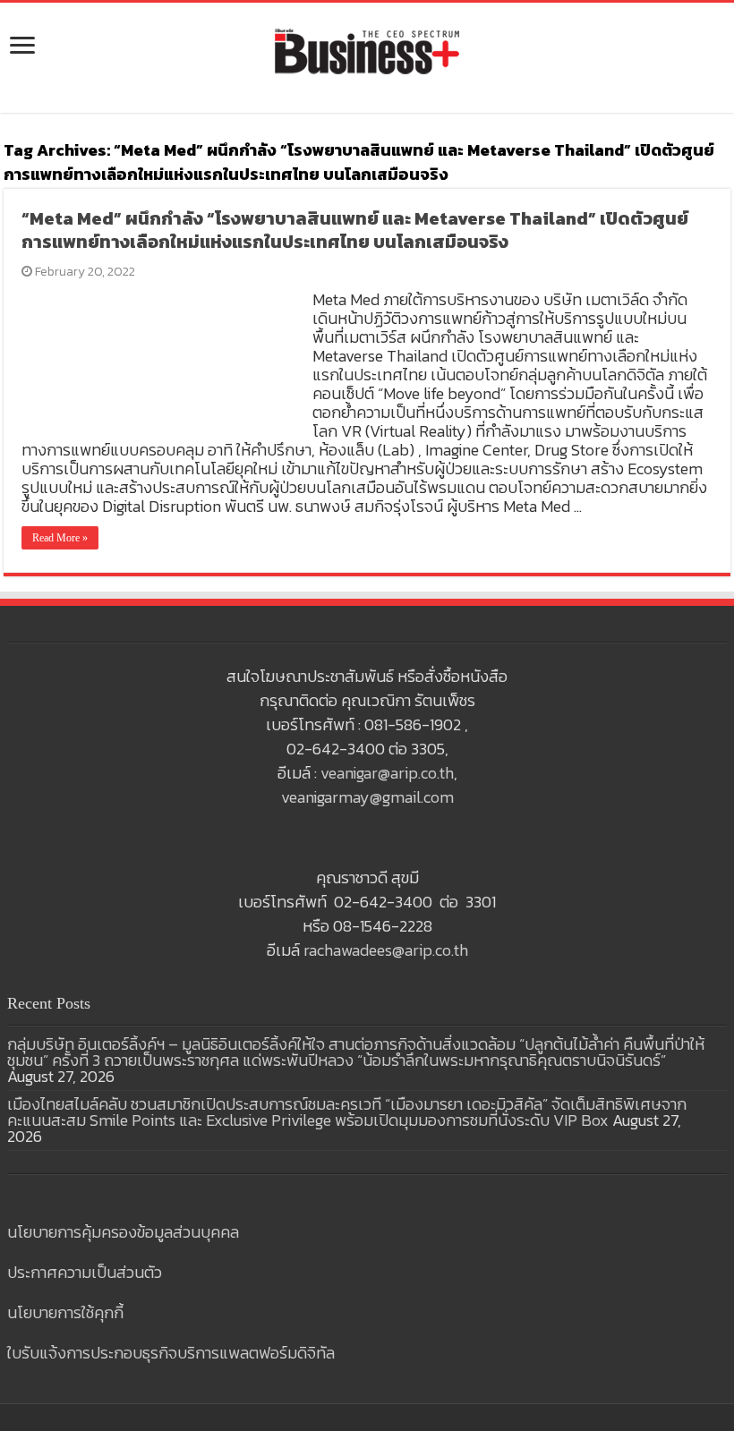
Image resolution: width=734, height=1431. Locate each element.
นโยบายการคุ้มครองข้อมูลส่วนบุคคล (123, 1232)
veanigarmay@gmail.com (367, 797)
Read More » (60, 538)
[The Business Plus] (367, 50)
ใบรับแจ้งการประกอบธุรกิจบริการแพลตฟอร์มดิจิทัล (171, 1353)
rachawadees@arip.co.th (385, 950)
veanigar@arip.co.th (387, 773)
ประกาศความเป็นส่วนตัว (84, 1272)
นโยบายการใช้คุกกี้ (65, 1312)
